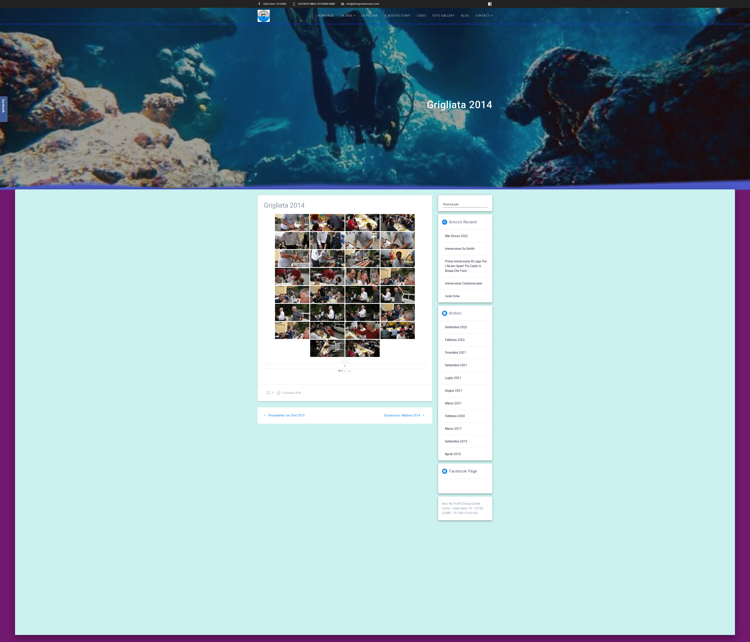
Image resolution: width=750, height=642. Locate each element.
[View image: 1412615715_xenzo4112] (362, 222)
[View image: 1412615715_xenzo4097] (362, 240)
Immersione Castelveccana (463, 283)
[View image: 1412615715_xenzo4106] (397, 222)
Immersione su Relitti (459, 249)
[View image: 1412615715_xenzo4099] (327, 240)
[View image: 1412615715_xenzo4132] (327, 222)
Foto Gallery (443, 15)
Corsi (421, 15)
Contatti (482, 15)
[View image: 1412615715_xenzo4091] (327, 258)
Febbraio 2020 (455, 416)
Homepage (326, 15)
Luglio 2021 (453, 378)
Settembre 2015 (456, 441)
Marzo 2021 (453, 403)
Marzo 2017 (453, 429)
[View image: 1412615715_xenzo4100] (292, 240)
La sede (347, 15)
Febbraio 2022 (455, 340)
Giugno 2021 (453, 390)
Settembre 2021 (456, 365)
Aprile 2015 (453, 454)
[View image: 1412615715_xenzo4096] (397, 240)
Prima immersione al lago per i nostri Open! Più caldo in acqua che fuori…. (466, 266)
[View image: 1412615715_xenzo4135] (292, 222)
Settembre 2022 (456, 327)
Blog (465, 15)
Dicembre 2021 (455, 352)
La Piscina (369, 15)
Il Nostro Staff (397, 15)
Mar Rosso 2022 (456, 236)
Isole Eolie (452, 296)
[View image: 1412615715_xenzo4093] (292, 258)
